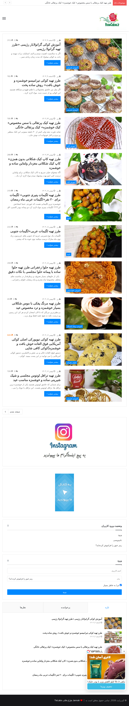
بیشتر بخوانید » (52, 63)
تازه (107, 607)
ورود (120, 535)
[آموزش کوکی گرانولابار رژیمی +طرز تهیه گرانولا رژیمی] (113, 623)
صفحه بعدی (15, 411)
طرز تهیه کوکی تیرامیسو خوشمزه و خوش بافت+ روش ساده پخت (72, 632)
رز (58, 40)
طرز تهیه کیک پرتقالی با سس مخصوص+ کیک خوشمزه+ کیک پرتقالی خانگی (68, 646)
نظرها (23, 607)
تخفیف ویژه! (106, 686)
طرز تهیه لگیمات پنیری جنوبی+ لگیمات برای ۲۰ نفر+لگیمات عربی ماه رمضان (67, 674)
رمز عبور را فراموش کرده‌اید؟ (109, 545)
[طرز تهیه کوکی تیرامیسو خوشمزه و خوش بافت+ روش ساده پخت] (113, 637)
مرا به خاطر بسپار (111, 585)
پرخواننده (65, 607)
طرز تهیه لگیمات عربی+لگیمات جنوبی (35, 231)
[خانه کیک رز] (112, 18)
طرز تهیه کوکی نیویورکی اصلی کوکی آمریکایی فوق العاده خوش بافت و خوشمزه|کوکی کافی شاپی (36, 343)
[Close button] (124, 651)
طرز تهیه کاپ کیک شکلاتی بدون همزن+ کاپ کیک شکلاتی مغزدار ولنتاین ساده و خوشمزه (34, 163)
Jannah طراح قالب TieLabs (67, 700)
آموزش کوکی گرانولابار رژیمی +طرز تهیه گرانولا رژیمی (77, 618)
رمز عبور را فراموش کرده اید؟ (21, 579)
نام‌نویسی (117, 540)
